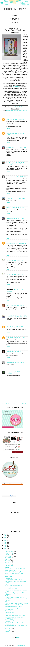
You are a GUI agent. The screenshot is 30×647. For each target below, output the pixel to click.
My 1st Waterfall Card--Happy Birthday (14, 572)
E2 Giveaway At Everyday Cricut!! (13, 579)
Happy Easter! (8, 576)
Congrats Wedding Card (11, 610)
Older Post (25, 404)
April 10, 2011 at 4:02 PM (17, 218)
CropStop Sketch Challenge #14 (13, 614)
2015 (5, 543)
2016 (5, 542)
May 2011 (7, 562)
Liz (7, 260)
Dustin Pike (16, 86)
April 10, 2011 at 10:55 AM (18, 198)
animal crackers (9, 110)
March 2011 (8, 628)
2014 (5, 545)
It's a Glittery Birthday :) (11, 588)
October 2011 (8, 554)
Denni (8, 362)
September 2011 (9, 556)
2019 (5, 537)
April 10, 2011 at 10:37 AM (18, 177)
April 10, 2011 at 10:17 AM (19, 147)
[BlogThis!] (13, 109)
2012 (5, 548)
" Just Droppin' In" (9, 578)
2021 (5, 534)
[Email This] (12, 109)
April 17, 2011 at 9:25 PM (17, 362)
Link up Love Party (9, 612)
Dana (7, 119)
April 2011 (8, 564)
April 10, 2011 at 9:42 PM (16, 274)
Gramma (8, 147)
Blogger (18, 637)
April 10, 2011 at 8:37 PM (19, 243)
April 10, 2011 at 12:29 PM (19, 207)
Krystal (8, 177)
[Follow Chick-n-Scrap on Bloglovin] (9, 496)
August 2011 (8, 557)
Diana (8, 351)
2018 (5, 539)
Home (14, 16)
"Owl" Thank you (9, 595)
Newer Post (5, 404)
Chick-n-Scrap (15, 9)
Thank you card (9, 565)
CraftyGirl (9, 338)
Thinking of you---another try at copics (14, 597)
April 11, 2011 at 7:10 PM (17, 327)
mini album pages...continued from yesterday (16, 603)
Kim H (8, 218)
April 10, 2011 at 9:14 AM (17, 119)
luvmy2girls (9, 372)
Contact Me (14, 19)
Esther (8, 198)
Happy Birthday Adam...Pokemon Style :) (15, 584)
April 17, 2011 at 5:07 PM (17, 351)
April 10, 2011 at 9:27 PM (16, 260)
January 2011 (8, 631)
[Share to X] (15, 109)
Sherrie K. (9, 207)
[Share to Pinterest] (18, 109)
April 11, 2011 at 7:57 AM (17, 305)
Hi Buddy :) (7, 567)
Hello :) (6, 601)
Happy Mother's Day (10, 570)
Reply (8, 128)
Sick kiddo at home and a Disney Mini (14, 604)
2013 (5, 546)
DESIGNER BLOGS (20, 645)
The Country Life (11, 163)
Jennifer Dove (10, 133)
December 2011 (9, 551)
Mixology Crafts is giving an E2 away (14, 573)
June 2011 (8, 561)
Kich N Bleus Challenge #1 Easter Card (15, 615)
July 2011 (7, 559)
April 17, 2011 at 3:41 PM (19, 338)
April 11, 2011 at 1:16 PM (20, 316)
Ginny (8, 327)
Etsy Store (14, 22)
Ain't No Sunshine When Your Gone (14, 575)
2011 (5, 550)
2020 (5, 536)
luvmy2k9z (9, 316)
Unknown (9, 243)
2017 (5, 540)
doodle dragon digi (18, 110)
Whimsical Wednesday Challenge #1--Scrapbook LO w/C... (14, 617)
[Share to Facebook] (16, 109)
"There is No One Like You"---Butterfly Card (16, 568)
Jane (8, 305)
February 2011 (9, 630)
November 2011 (9, 553)
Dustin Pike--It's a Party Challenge (13, 606)
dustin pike (24, 110)
